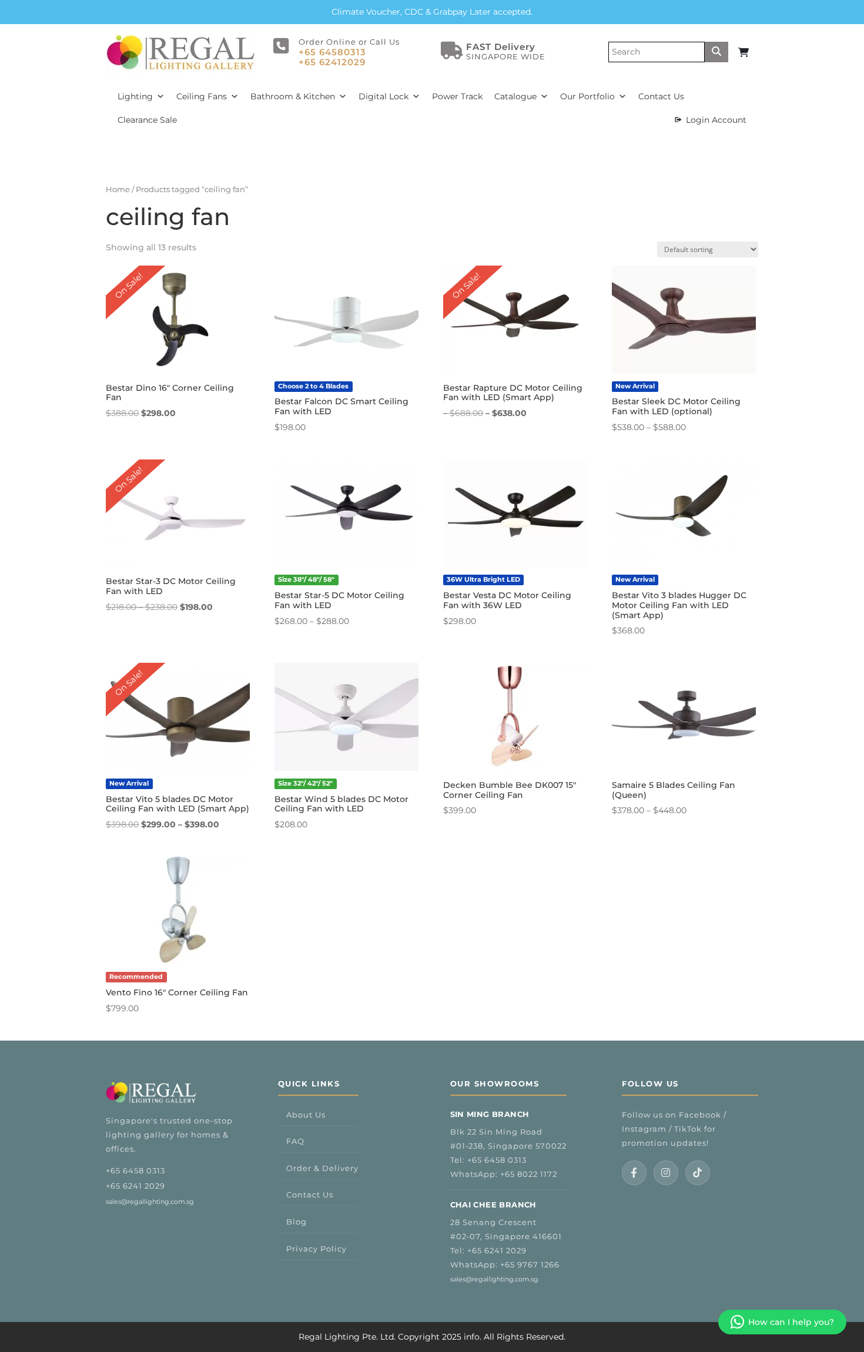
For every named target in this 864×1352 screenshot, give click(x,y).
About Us (306, 1114)
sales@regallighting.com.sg (150, 1201)
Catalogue (515, 96)
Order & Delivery (322, 1168)
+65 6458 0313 (135, 1170)
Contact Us (661, 96)
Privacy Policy (316, 1248)
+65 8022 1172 (528, 1174)
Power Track (457, 96)
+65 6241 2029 (135, 1185)
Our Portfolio (587, 96)
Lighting (135, 96)
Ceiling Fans (201, 96)
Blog (296, 1221)
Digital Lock (383, 96)
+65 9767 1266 (530, 1264)
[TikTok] (697, 1172)
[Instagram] (666, 1172)
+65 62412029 (332, 62)
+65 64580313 (332, 52)
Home (118, 189)
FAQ (295, 1141)
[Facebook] (634, 1172)
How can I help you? (791, 1322)
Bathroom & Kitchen (292, 96)
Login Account (716, 120)
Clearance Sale (147, 120)
